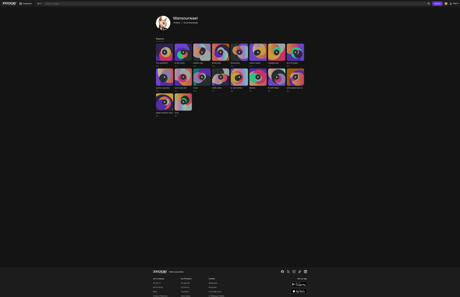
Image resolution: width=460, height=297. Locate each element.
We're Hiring (158, 287)
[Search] (429, 4)
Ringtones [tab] (160, 39)
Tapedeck (185, 292)
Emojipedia (185, 283)
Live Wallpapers (215, 292)
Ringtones (213, 287)
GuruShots (185, 287)
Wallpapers (213, 283)
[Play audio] (164, 52)
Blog (155, 292)
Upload (437, 4)
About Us (157, 283)
